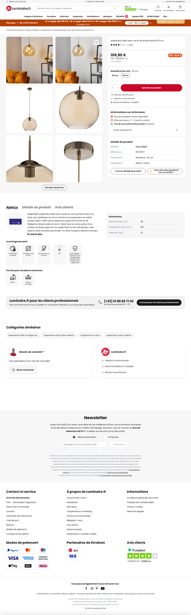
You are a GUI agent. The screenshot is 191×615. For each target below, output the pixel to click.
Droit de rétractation (18, 497)
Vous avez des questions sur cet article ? (166, 171)
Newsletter (72, 502)
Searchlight (141, 146)
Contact (10, 511)
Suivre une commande (17, 506)
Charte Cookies (135, 506)
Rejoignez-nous (74, 520)
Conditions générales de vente (142, 497)
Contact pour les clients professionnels (159, 302)
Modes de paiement (16, 529)
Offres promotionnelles (79, 515)
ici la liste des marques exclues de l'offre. (116, 475)
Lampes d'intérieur (32, 30)
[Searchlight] (15, 221)
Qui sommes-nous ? (77, 497)
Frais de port (12, 520)
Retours (10, 524)
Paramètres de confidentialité (48, 594)
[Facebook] (88, 588)
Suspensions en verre (90, 335)
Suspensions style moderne (118, 335)
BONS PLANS (153, 16)
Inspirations (72, 533)
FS (137, 23)
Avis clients (64, 207)
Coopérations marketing (79, 511)
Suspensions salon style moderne (59, 335)
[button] (29, 109)
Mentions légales (135, 511)
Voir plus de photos (54, 187)
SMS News (72, 506)
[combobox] (77, 8)
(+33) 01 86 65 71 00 (119, 301)
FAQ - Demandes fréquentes (21, 502)
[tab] (12, 207)
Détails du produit (36, 207)
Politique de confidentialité (117, 472)
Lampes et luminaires (14, 30)
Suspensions (46, 30)
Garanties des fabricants (19, 515)
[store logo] (18, 8)
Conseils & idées (88, 533)
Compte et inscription (17, 533)
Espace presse (74, 529)
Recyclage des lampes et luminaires (139, 594)
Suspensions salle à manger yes (22, 335)
